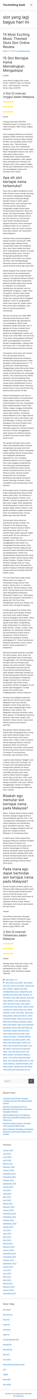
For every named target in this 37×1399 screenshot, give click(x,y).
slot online (7, 1384)
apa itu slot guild (17, 986)
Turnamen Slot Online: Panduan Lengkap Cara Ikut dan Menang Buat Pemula (17, 1100)
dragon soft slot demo (20, 1031)
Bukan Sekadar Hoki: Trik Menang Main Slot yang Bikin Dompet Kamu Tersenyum (17, 1117)
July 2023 (7, 1270)
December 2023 (9, 1253)
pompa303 (7, 1344)
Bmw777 (6, 1354)
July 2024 (7, 1230)
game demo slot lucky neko (14, 1034)
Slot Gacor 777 (11, 980)
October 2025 (8, 1180)
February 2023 (9, 1287)
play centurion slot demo (18, 1046)
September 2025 (9, 1184)
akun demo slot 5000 (14, 983)
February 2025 (9, 1207)
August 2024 (8, 1227)
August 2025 (8, 1187)
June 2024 (7, 1233)
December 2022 (9, 1293)
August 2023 (8, 1267)
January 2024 (8, 1250)
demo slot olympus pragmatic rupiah (17, 1022)
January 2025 (8, 1210)
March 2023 (8, 1283)
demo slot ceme (17, 1013)
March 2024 (8, 1243)
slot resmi (7, 1359)
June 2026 (7, 1157)
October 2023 (8, 1260)
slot (4, 1369)
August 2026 (8, 1150)
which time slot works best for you (16, 1069)
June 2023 (7, 1273)
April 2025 (7, 1200)
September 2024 (9, 1224)
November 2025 (9, 1177)
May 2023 (7, 1277)
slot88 (5, 1374)
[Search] (31, 1081)
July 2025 (7, 1190)
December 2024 (9, 1214)
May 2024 (7, 1237)
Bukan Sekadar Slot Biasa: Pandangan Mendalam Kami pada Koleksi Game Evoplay (18, 1131)
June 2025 (7, 1194)
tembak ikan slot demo (23, 1066)
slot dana (6, 1329)
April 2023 (7, 1280)
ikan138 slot (7, 1349)
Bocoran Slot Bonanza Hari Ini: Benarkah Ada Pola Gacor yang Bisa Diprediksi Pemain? (17, 1109)
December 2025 (9, 1174)
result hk (6, 1325)
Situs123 (6, 1320)
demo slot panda (9, 1025)
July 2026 (7, 1154)
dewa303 (7, 1379)
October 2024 (8, 1220)
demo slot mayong (24, 1019)
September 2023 (9, 1263)
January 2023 (8, 1290)
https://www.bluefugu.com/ (14, 1364)
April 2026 (7, 1160)
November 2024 (9, 1217)
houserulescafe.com (11, 1339)
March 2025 (7, 1204)
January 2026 (8, 1170)
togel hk (6, 1334)
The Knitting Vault (14, 4)
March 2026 (8, 1164)
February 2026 (9, 1167)
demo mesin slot (19, 1010)
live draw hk (8, 1315)
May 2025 (7, 1197)
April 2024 (7, 1240)
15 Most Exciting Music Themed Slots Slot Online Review (16, 40)
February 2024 (9, 1247)
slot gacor (7, 1310)
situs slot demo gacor (16, 1051)
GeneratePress (18, 1396)
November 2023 (9, 1257)
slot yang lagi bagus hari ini (19, 1060)
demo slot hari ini (20, 1016)
